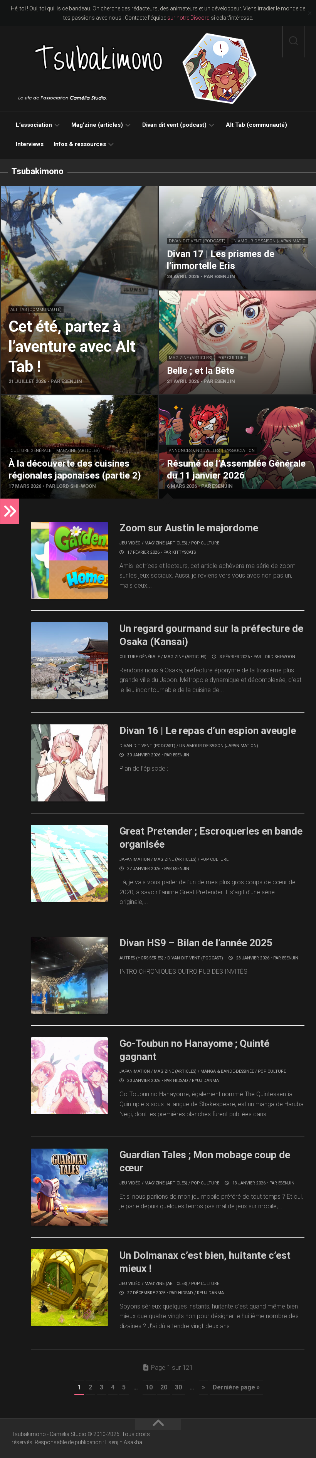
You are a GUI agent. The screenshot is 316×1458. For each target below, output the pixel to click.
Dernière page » (236, 1387)
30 (178, 1387)
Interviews (30, 144)
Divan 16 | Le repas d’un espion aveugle (207, 730)
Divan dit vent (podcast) (174, 124)
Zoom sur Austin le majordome (188, 528)
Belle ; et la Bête (180, 295)
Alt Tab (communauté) (256, 124)
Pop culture (231, 357)
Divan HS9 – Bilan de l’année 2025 (195, 943)
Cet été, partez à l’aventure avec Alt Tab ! (56, 190)
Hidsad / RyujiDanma (196, 1080)
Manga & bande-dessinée (227, 1071)
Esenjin (181, 755)
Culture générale (30, 450)
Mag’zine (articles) (97, 124)
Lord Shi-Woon (278, 656)
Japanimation (134, 859)
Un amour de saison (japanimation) (270, 241)
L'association (240, 450)
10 (149, 1387)
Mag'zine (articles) (190, 357)
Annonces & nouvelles (194, 450)
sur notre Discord (188, 18)
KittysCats (184, 552)
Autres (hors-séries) (141, 958)
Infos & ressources (80, 144)
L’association (34, 124)
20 (163, 1387)
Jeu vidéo (130, 543)
